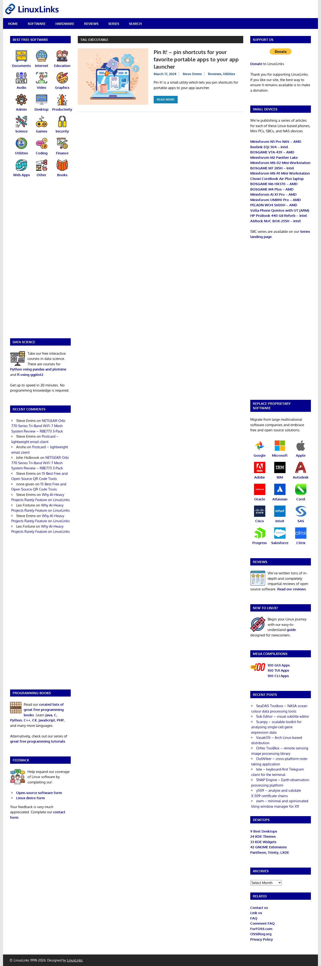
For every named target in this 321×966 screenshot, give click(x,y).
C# (34, 720)
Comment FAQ (262, 923)
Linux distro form (30, 798)
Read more (166, 99)
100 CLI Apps (278, 676)
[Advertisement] (40, 260)
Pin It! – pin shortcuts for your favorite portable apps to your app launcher (196, 59)
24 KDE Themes (263, 836)
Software (37, 24)
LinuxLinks (75, 960)
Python (16, 720)
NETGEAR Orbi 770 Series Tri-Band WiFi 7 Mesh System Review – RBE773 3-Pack (38, 425)
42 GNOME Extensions (268, 847)
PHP (60, 720)
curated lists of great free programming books (44, 709)
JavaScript (47, 720)
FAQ (253, 918)
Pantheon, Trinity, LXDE (269, 852)
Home (13, 24)
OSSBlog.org (260, 934)
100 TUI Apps (278, 670)
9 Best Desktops (263, 831)
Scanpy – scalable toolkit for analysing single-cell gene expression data (276, 727)
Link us (256, 913)
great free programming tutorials (37, 741)
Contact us (259, 907)
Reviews (91, 24)
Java (48, 715)
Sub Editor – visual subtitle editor (282, 716)
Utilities (229, 74)
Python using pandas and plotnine (38, 369)
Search (135, 24)
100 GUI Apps (279, 665)
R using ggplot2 (30, 374)
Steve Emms (192, 74)
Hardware (64, 24)
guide (291, 629)
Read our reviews (291, 589)
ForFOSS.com (261, 929)
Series (113, 24)
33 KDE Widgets (263, 842)
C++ (27, 720)
